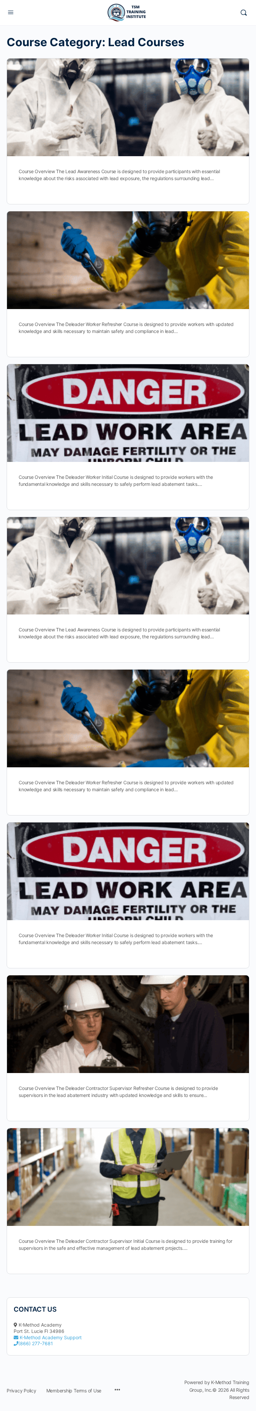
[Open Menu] (11, 12)
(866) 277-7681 (35, 1343)
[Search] (244, 12)
